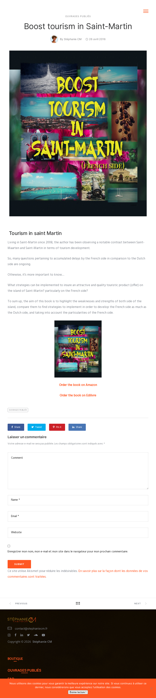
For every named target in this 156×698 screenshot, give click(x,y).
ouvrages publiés (18, 410)
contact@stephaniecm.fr (31, 628)
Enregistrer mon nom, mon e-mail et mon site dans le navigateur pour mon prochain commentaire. (68, 551)
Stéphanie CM (73, 39)
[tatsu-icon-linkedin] (22, 635)
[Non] (151, 688)
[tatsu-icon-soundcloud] (36, 635)
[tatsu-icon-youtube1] (43, 635)
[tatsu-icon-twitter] (29, 635)
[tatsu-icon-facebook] (16, 635)
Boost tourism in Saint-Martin (78, 26)
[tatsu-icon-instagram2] (10, 635)
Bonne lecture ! (78, 692)
